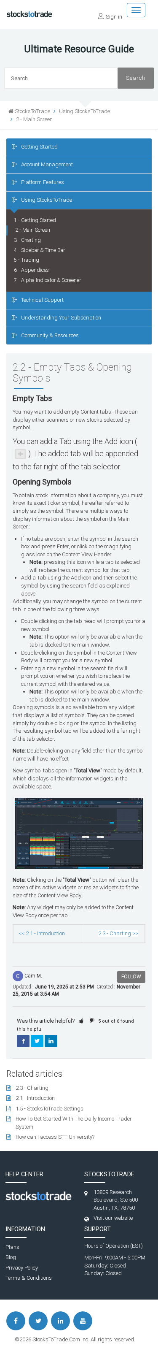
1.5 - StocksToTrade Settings (49, 1108)
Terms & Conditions (28, 1278)
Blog (10, 1257)
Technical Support (42, 300)
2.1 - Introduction (35, 1098)
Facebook (23, 1041)
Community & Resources (50, 335)
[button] (81, 1021)
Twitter (37, 1041)
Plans (12, 1247)
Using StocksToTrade (46, 200)
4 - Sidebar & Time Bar (39, 250)
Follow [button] (131, 977)
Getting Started (39, 147)
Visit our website (113, 1218)
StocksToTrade (32, 111)
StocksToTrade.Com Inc (60, 1339)
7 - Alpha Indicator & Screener (47, 280)
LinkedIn (51, 1041)
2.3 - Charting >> (118, 933)
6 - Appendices (31, 270)
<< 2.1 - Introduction (42, 933)
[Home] (29, 11)
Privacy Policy (21, 1268)
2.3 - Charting (32, 1088)
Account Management (47, 164)
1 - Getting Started (35, 220)
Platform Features (42, 182)
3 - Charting (27, 240)
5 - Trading (26, 260)
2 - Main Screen (34, 119)
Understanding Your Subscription (61, 317)
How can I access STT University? (55, 1137)
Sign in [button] (114, 17)
